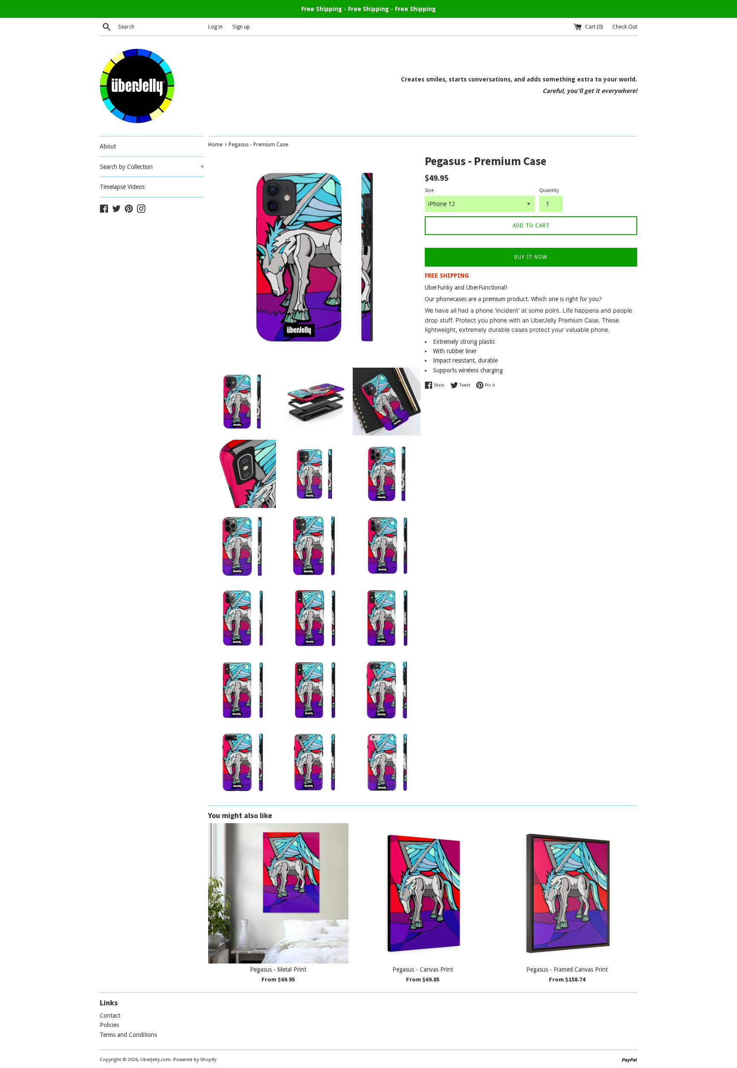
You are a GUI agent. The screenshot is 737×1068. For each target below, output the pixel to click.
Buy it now (531, 257)
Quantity (549, 190)
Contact (110, 1015)
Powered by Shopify (194, 1059)
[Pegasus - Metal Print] (278, 893)
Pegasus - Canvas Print (422, 969)
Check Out (624, 26)
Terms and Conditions (128, 1034)
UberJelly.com (155, 1059)
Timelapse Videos (122, 186)
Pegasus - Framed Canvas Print (567, 969)
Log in (215, 26)
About (108, 146)
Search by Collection (152, 166)
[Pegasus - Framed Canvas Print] (567, 893)
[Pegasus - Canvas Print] (423, 893)
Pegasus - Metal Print (278, 969)
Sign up (241, 26)
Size (429, 190)
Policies (109, 1025)
